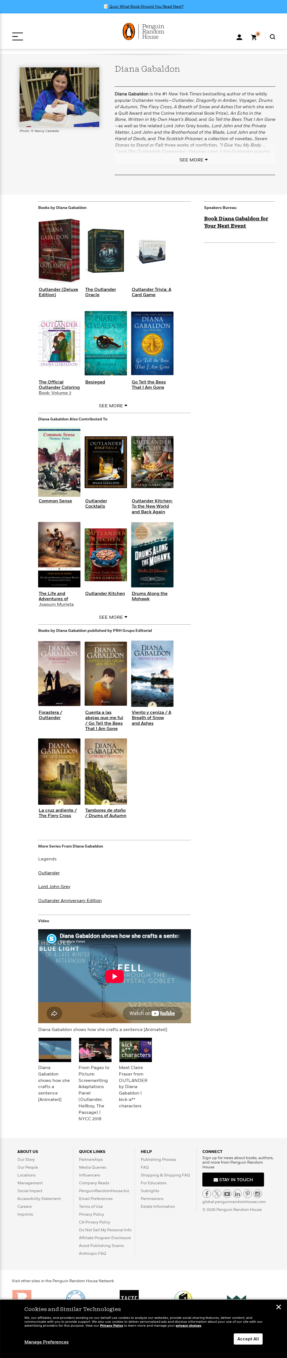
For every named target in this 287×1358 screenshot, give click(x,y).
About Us (27, 1151)
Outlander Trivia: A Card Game (151, 292)
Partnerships (91, 1159)
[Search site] (272, 36)
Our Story (26, 1159)
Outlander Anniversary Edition (70, 901)
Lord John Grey (54, 887)
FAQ (145, 1167)
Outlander (49, 873)
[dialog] (143, 1329)
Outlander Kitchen (105, 593)
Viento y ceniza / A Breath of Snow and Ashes (151, 717)
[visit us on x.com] (216, 1193)
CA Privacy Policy (94, 1222)
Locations (26, 1175)
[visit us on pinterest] (247, 1193)
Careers (24, 1206)
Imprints (25, 1214)
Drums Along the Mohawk (150, 596)
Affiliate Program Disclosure (105, 1238)
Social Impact (29, 1191)
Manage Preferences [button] (46, 1342)
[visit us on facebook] (206, 1193)
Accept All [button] (248, 1339)
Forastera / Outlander (50, 715)
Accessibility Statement (39, 1198)
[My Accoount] (239, 37)
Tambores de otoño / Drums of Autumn (105, 813)
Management (30, 1183)
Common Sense (55, 501)
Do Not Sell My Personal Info (105, 1230)
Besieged (95, 382)
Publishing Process (158, 1159)
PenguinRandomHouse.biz (104, 1191)
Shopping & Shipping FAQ (165, 1175)
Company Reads (94, 1183)
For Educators (153, 1183)
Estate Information (158, 1206)
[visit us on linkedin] (237, 1193)
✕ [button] (278, 1307)
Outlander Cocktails (96, 503)
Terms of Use (91, 1206)
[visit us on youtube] (227, 1193)
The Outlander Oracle (100, 292)
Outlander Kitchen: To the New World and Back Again (152, 506)
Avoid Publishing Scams (101, 1245)
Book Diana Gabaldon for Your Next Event (236, 223)
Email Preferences (96, 1198)
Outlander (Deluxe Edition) (58, 292)
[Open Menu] (17, 36)
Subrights (150, 1191)
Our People (27, 1167)
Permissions (152, 1198)
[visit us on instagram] (257, 1193)
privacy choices (188, 1325)
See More (191, 160)
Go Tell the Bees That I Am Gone (149, 384)
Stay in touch (235, 1180)
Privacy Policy (91, 1214)
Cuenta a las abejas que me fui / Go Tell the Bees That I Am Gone (104, 720)
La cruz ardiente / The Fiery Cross (58, 813)
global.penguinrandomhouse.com (234, 1201)
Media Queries (92, 1167)
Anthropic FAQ (92, 1253)
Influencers (89, 1175)
